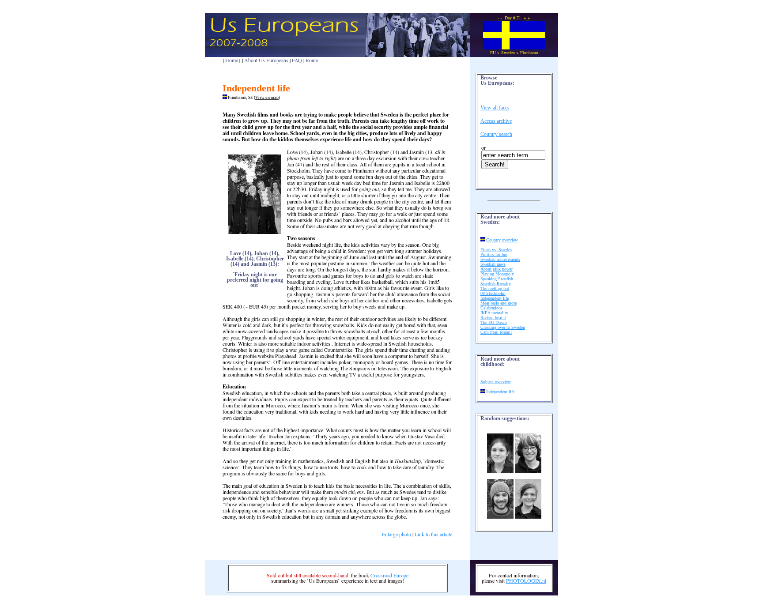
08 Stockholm (493, 293)
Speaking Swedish (496, 278)
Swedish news (493, 264)
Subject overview (495, 381)
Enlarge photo (396, 534)
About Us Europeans (266, 60)
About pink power (496, 269)
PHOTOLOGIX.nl (526, 580)
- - (500, 18)
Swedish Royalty (495, 283)
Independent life (494, 298)
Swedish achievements (500, 259)
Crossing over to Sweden (502, 327)
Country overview (502, 239)
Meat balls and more (498, 303)
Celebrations (491, 307)
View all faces (495, 108)
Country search (496, 134)
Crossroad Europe (389, 575)
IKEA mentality (494, 312)
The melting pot (494, 288)
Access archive (496, 121)
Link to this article (433, 534)
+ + (527, 18)
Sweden (508, 52)
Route (312, 60)
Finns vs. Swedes (496, 249)
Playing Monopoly (497, 273)
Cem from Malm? (496, 332)
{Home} (232, 60)
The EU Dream (493, 322)
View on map (267, 97)
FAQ (297, 60)
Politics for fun (493, 254)
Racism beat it (493, 317)
